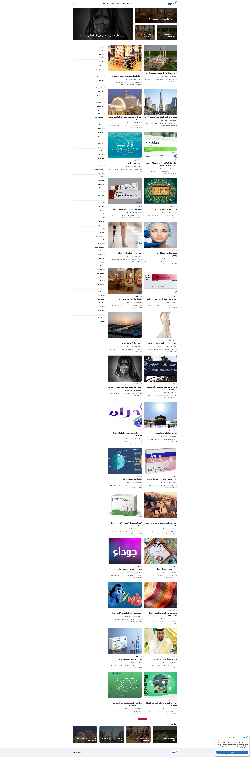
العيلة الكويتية (101, 132)
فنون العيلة (101, 213)
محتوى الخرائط (100, 262)
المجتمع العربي (100, 147)
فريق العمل (112, 3)
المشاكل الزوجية (100, 150)
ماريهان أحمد (173, 572)
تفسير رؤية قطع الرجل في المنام (130, 253)
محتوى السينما (101, 277)
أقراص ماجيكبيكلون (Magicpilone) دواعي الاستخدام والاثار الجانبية (161, 164)
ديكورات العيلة (101, 187)
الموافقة (232, 752)
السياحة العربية (137, 339)
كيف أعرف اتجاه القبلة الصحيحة (165, 433)
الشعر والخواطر (100, 113)
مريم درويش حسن (137, 390)
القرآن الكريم (137, 159)
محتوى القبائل (173, 519)
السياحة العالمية (100, 106)
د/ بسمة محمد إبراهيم (172, 168)
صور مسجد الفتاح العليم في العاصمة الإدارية (168, 35)
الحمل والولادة (137, 656)
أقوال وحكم (138, 72)
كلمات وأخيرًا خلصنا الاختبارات (166, 569)
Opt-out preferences (237, 754)
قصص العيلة (138, 609)
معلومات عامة (137, 476)
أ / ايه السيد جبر (138, 572)
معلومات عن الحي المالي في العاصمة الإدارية (161, 117)
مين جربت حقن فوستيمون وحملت (129, 659)
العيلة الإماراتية (137, 296)
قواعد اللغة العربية (100, 236)
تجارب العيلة (101, 161)
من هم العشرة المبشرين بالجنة (166, 209)
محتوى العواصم (100, 288)
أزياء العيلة (101, 58)
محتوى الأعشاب (100, 251)
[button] (217, 737)
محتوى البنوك (101, 258)
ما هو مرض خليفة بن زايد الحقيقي (165, 659)
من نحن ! (124, 3)
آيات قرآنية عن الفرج (103, 35)
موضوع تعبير (101, 321)
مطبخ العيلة (101, 303)
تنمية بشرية (101, 173)
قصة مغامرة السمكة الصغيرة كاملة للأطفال (126, 613)
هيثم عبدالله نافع (138, 302)
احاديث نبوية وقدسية (99, 76)
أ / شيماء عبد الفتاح (172, 76)
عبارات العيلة (173, 566)
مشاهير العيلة (173, 656)
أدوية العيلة (174, 159)
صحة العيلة (101, 199)
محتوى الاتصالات (100, 254)
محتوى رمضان (100, 295)
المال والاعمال (173, 699)
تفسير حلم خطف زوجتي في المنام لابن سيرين (125, 387)
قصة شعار (101, 225)
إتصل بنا (118, 3)
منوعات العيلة (101, 317)
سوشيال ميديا (101, 191)
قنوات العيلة (138, 429)
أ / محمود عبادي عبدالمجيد (171, 346)
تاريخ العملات (101, 158)
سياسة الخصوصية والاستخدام (228, 754)
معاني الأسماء (137, 566)
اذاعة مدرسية (101, 84)
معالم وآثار (101, 306)
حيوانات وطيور (100, 180)
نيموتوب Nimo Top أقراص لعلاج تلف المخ (162, 299)
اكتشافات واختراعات (99, 87)
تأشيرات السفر (100, 154)
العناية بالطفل (101, 121)
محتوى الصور (101, 280)
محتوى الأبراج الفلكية (99, 247)
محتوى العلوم (101, 284)
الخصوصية (129, 3)
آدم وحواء (102, 46)
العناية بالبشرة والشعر (172, 250)
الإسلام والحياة (173, 206)
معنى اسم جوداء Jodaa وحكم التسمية (128, 569)
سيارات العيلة (101, 195)
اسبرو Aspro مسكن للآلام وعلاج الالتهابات (162, 479)
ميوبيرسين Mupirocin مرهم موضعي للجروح (126, 209)
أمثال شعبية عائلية (100, 69)
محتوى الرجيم (101, 265)
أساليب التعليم (101, 61)
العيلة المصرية (173, 383)
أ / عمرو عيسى (138, 256)
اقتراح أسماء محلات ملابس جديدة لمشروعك (146, 35)
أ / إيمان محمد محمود (137, 616)
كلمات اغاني (101, 239)
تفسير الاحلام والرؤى (136, 250)
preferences (105, 3)
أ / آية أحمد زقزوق (137, 79)
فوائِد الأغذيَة (101, 217)
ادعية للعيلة (138, 699)
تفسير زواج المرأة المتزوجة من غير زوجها (162, 343)
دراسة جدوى (101, 184)
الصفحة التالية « (142, 719)
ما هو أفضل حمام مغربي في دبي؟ (162, 19)
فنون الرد (102, 210)
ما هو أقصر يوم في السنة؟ (132, 479)
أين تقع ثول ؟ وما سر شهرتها (131, 343)
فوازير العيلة (101, 221)
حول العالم (101, 176)
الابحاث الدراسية (100, 95)
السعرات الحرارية (100, 102)
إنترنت (102, 72)
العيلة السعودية (100, 128)
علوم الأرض (101, 206)
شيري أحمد (174, 302)
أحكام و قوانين (101, 50)
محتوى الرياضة (100, 273)
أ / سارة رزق (173, 528)
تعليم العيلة (101, 165)
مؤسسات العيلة (100, 243)
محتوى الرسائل (100, 269)
